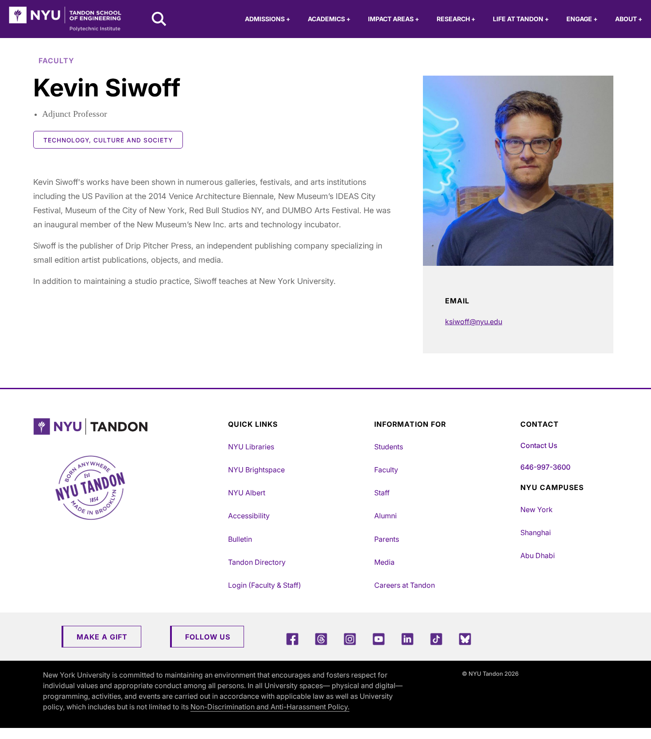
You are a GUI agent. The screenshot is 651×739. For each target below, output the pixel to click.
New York (536, 509)
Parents (386, 539)
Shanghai (535, 532)
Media (384, 562)
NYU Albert (246, 492)
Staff (382, 492)
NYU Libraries (251, 446)
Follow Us (207, 636)
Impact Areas (393, 19)
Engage (581, 19)
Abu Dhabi (537, 555)
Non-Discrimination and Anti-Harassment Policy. (269, 706)
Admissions (267, 19)
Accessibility (249, 515)
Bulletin (240, 539)
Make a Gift (102, 636)
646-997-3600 (545, 467)
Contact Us (538, 445)
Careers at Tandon (404, 585)
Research (456, 19)
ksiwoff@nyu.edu (473, 321)
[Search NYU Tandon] (159, 20)
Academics (329, 19)
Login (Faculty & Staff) (264, 585)
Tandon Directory (257, 562)
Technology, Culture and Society (108, 140)
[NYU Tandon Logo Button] (128, 426)
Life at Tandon (521, 19)
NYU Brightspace (256, 469)
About (628, 19)
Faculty (386, 469)
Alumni (385, 515)
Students (388, 446)
